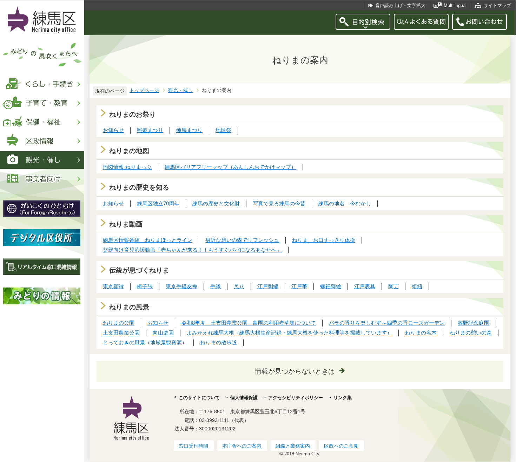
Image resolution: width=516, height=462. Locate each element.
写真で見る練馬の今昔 (279, 203)
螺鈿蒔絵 (330, 286)
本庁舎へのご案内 (242, 446)
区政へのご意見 (341, 446)
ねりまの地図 (129, 150)
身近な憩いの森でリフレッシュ (242, 240)
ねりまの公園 (118, 323)
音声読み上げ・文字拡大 (400, 5)
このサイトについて (199, 397)
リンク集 (342, 397)
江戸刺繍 (267, 286)
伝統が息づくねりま (139, 270)
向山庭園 (163, 333)
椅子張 (145, 286)
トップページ (144, 90)
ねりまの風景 (129, 307)
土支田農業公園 (121, 333)
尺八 (239, 286)
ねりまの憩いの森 (471, 333)
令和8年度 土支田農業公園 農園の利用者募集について (248, 323)
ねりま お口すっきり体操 (323, 240)
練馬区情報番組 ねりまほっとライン (147, 240)
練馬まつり (189, 130)
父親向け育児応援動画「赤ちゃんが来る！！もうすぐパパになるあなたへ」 (192, 250)
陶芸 (393, 286)
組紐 (417, 286)
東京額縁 (113, 286)
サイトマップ (497, 5)
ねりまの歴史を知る (139, 187)
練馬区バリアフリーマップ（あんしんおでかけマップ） (230, 167)
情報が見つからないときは (295, 371)
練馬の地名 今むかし (344, 203)
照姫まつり (150, 130)
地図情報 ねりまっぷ (127, 167)
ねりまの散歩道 (218, 342)
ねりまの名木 (421, 333)
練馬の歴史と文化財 (216, 203)
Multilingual (455, 5)
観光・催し (180, 90)
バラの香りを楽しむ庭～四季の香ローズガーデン (387, 323)
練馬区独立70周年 (158, 203)
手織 (215, 286)
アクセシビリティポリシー (295, 397)
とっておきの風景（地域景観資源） (145, 342)
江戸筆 (299, 286)
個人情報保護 (244, 397)
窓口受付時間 (193, 446)
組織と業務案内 (293, 446)
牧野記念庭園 (473, 323)
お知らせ (113, 130)
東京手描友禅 (181, 286)
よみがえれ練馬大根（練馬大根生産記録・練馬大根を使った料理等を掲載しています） (289, 333)
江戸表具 (364, 286)
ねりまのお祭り (132, 114)
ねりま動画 (126, 224)
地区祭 (223, 130)
